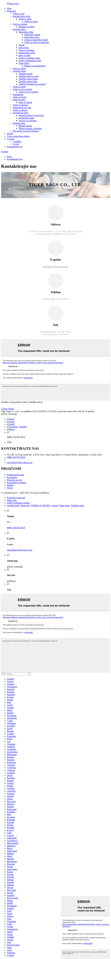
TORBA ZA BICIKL (41, 505)
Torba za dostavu (20, 105)
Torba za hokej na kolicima (36, 42)
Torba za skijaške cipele (29, 58)
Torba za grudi (31, 21)
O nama (10, 139)
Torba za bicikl (19, 97)
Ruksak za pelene (26, 26)
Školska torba (19, 123)
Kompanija (12, 477)
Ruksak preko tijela (21, 16)
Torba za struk (19, 86)
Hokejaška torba (25, 32)
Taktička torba (19, 71)
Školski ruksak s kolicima (30, 128)
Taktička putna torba (27, 81)
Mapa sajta (12, 500)
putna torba (23, 47)
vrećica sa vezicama (27, 120)
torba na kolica (19, 68)
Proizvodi (11, 11)
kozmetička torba (26, 118)
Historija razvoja (14, 480)
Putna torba (23, 63)
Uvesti (16, 144)
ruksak (21, 45)
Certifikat (17, 141)
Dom (9, 8)
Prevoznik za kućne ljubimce (26, 131)
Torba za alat (18, 13)
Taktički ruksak (25, 73)
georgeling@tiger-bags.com (20, 462)
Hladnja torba (19, 100)
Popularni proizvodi (16, 497)
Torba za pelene (20, 24)
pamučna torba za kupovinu (31, 115)
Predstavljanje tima (15, 475)
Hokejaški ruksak (32, 34)
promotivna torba (20, 113)
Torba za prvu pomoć (22, 89)
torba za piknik (25, 102)
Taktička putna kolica (28, 79)
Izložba (10, 485)
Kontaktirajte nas (14, 146)
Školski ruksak (25, 126)
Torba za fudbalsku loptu (29, 60)
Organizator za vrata (22, 107)
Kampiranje (18, 94)
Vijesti (10, 133)
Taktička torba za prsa (28, 76)
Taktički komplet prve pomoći (32, 84)
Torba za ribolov (20, 110)
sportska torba (19, 29)
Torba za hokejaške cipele (36, 40)
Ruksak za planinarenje (35, 66)
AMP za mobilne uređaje (18, 503)
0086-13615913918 (16, 457)
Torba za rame (25, 19)
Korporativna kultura (16, 482)
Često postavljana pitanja (18, 136)
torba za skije (24, 55)
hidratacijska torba (26, 53)
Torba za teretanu (26, 50)
